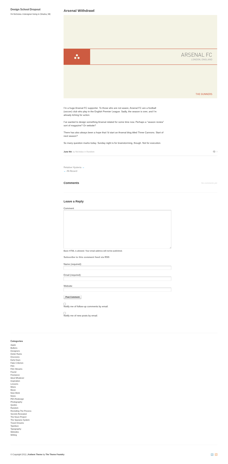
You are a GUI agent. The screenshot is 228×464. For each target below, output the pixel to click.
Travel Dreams (17, 423)
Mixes (13, 387)
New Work (15, 393)
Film (12, 366)
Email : (72, 275)
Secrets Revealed (19, 414)
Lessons (14, 384)
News (13, 396)
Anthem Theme (35, 454)
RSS (216, 455)
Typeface (15, 426)
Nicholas (79, 152)
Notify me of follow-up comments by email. (86, 306)
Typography (16, 429)
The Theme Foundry (55, 454)
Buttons (14, 348)
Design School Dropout (25, 9)
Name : (73, 264)
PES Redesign (17, 399)
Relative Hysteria (72, 167)
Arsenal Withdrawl (79, 10)
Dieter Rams (16, 354)
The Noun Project (18, 417)
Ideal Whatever (17, 378)
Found (13, 372)
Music (13, 390)
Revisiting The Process (21, 411)
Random (90, 152)
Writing (14, 435)
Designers (15, 351)
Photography (16, 402)
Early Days (15, 360)
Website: (68, 286)
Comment (69, 208)
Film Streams (16, 369)
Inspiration (15, 381)
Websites (15, 432)
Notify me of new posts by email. (81, 315)
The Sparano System (20, 420)
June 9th (68, 152)
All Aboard (72, 171)
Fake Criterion (17, 363)
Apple (13, 345)
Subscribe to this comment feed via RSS (86, 257)
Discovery (15, 357)
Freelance (15, 375)
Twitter (212, 455)
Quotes (14, 405)
